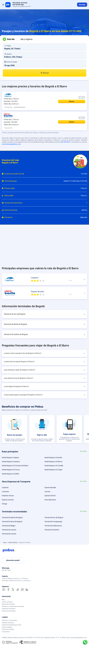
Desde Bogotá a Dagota (10, 457)
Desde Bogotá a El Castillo (53, 466)
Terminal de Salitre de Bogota (12, 517)
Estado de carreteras (8, 604)
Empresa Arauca (8, 495)
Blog (3, 599)
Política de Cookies (8, 629)
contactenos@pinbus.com (11, 144)
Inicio (5, 542)
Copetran (5, 487)
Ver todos (83, 451)
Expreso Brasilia (50, 487)
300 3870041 (65, 142)
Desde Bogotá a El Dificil (10, 474)
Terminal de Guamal (9, 534)
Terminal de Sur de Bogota (53, 517)
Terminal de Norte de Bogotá (12, 521)
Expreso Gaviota (8, 500)
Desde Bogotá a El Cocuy (11, 470)
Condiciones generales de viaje (11, 625)
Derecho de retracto (8, 623)
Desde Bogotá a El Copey (53, 470)
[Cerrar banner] (3, 4)
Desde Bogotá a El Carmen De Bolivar (15, 466)
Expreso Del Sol (49, 495)
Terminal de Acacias (9, 530)
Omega (4, 504)
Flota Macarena (50, 500)
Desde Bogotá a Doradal (53, 457)
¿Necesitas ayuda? (13, 560)
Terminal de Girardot (51, 530)
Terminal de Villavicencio (53, 526)
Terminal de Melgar (8, 526)
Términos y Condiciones (9, 620)
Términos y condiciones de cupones (13, 606)
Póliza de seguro (7, 627)
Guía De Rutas (13, 542)
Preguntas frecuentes (8, 608)
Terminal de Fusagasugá (53, 521)
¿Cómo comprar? (7, 602)
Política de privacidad (8, 611)
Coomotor (5, 491)
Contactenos (6, 632)
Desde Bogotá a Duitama (11, 461)
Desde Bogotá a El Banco (53, 461)
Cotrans (47, 491)
